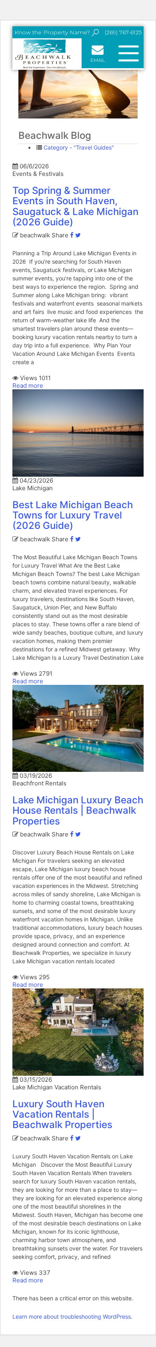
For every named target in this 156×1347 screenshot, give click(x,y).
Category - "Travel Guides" (79, 147)
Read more (27, 385)
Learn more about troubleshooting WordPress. (72, 1316)
